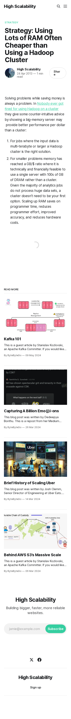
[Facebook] (39, 660)
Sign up (35, 687)
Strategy (11, 22)
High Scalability (20, 6)
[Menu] (65, 6)
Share (57, 73)
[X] (32, 660)
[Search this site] (58, 6)
